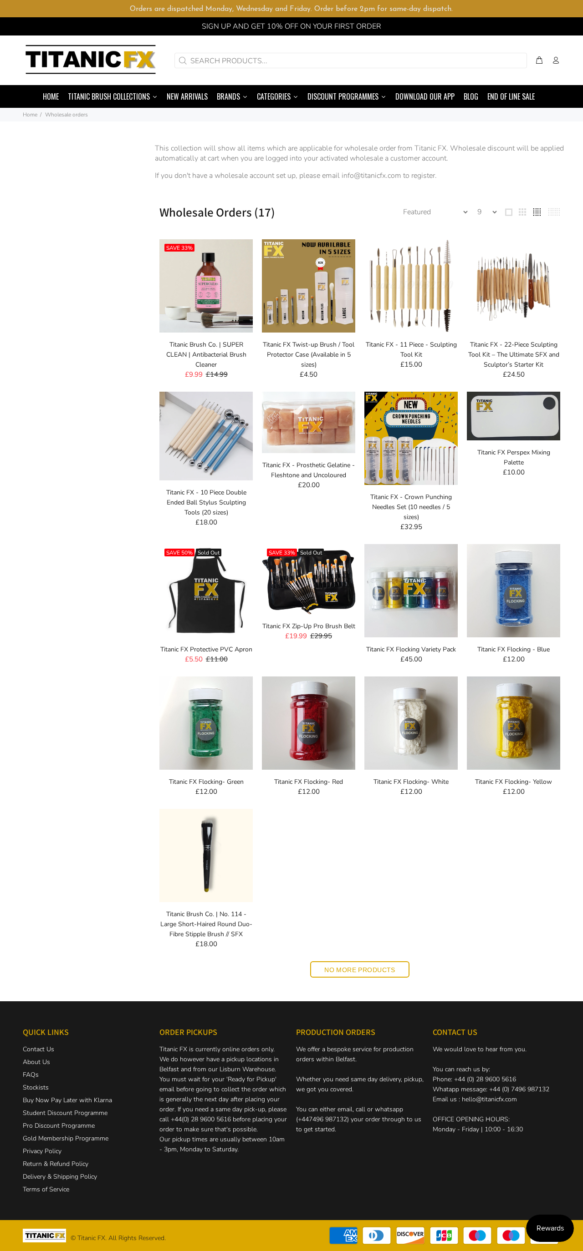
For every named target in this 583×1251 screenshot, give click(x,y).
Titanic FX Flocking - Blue (513, 649)
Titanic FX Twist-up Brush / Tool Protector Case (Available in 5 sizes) (308, 354)
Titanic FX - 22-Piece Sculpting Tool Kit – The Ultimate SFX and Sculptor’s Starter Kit (513, 354)
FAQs (31, 1074)
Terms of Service (46, 1189)
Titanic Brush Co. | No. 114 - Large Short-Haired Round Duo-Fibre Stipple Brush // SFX (206, 924)
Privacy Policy (42, 1151)
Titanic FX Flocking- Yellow (513, 781)
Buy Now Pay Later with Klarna (67, 1100)
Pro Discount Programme (59, 1125)
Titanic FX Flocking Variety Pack (411, 649)
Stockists (36, 1087)
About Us (36, 1062)
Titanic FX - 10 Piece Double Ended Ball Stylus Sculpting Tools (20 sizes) (206, 502)
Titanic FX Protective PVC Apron (206, 649)
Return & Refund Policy (55, 1164)
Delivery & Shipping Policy (60, 1176)
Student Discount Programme (65, 1113)
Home (30, 114)
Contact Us (38, 1049)
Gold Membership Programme (65, 1138)
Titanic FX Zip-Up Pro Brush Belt (308, 626)
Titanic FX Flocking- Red (308, 781)
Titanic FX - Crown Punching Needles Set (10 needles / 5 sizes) (411, 507)
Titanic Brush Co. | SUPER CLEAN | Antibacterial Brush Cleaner (206, 354)
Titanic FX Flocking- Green (206, 781)
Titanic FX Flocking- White (411, 781)
